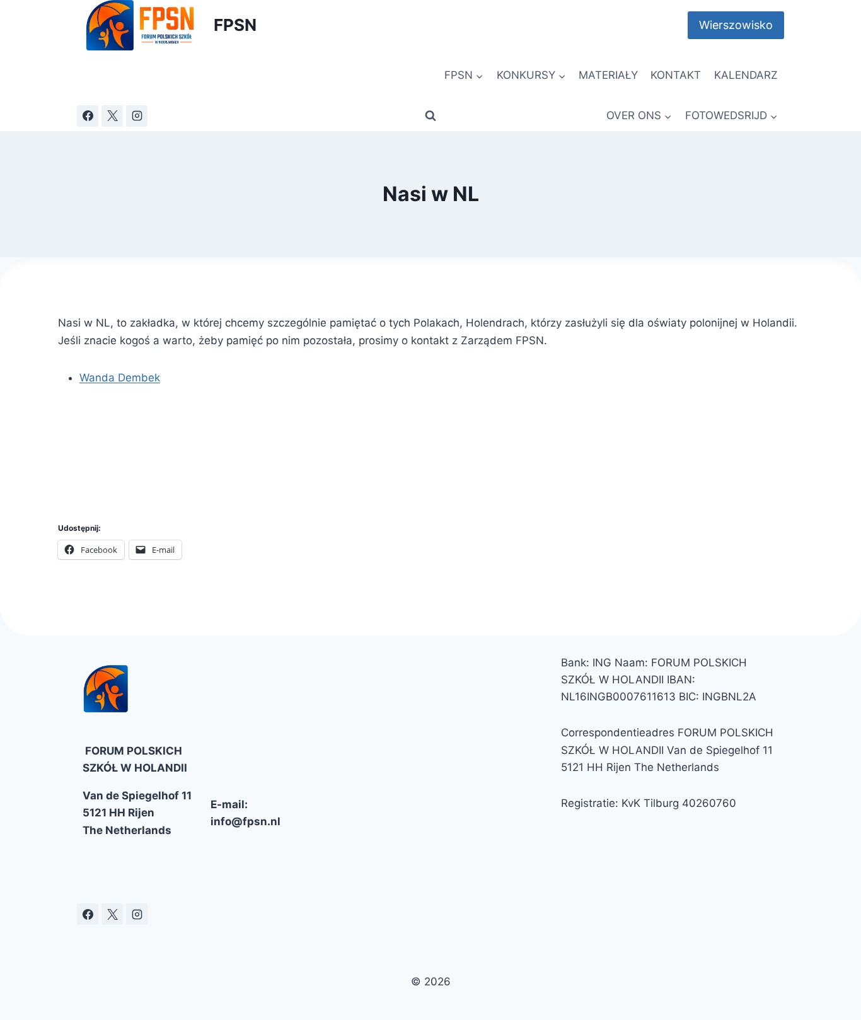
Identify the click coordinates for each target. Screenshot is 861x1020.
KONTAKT (675, 75)
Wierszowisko (736, 25)
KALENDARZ (746, 75)
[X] (112, 116)
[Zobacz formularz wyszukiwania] (430, 116)
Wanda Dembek (119, 377)
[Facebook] (87, 116)
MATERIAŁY (608, 75)
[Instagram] (136, 116)
